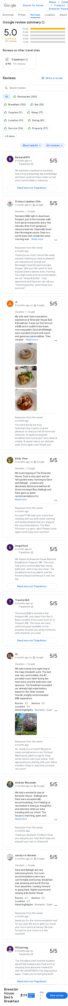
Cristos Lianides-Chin (28, 201)
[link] (33, 5)
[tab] (8, 15)
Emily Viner (21, 458)
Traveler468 (22, 600)
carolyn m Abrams (25, 855)
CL (16, 654)
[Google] (10, 6)
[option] (31, 145)
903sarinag (21, 947)
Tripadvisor (24, 164)
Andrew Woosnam (25, 782)
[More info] (43, 22)
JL (16, 302)
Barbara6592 (22, 157)
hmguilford (21, 545)
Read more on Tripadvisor (32, 188)
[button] (56, 240)
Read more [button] (37, 239)
